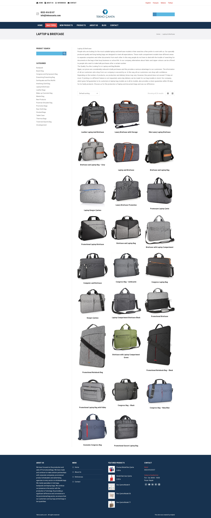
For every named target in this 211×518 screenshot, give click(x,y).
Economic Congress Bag (92, 445)
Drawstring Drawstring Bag (45, 77)
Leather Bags (40, 90)
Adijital (172, 515)
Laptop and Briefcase (126, 170)
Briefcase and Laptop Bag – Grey (92, 165)
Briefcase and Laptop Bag (159, 170)
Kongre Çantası (92, 318)
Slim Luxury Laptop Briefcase (160, 132)
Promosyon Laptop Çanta (159, 209)
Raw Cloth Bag (41, 109)
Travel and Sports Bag (44, 122)
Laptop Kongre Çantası (92, 210)
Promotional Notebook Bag (92, 372)
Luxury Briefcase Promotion (126, 205)
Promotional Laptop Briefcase (92, 244)
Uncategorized (41, 125)
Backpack (39, 68)
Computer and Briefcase (92, 283)
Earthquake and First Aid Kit (45, 80)
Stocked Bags (41, 112)
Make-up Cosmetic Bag (44, 93)
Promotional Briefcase (159, 316)
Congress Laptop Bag (160, 282)
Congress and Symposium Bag (47, 74)
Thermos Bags (41, 118)
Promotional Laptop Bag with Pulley (92, 407)
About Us (78, 472)
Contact (77, 482)
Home (77, 467)
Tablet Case (40, 115)
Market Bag (40, 96)
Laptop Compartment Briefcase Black (126, 318)
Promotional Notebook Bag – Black (159, 370)
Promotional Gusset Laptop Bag (126, 446)
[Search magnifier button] (154, 14)
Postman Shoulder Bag (44, 103)
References (79, 477)
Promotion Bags (41, 106)
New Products (41, 99)
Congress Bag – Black (126, 405)
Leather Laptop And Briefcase (92, 132)
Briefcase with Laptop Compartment (159, 247)
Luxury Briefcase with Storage (126, 132)
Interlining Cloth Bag (43, 84)
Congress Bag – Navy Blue (160, 408)
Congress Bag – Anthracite (126, 282)
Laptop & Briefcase (42, 87)
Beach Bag (40, 71)
